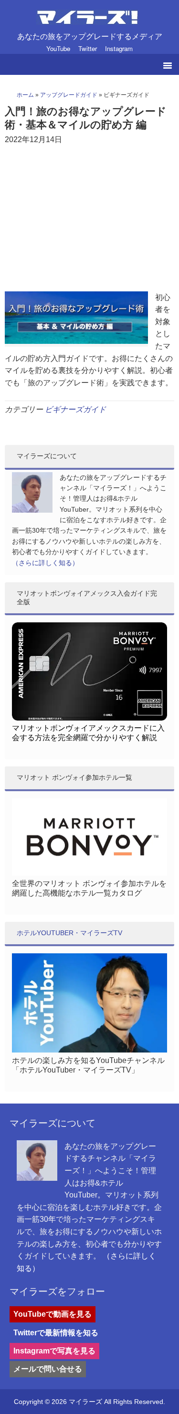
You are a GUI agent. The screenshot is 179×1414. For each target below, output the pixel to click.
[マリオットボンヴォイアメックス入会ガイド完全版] (89, 718)
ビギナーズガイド (75, 409)
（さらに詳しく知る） (45, 563)
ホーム (25, 95)
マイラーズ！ (89, 20)
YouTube (58, 48)
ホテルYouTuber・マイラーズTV (69, 933)
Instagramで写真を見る (54, 1351)
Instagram (119, 48)
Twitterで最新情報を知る (55, 1333)
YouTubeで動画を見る (52, 1314)
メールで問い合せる (47, 1369)
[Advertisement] (89, 220)
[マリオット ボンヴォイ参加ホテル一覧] (89, 873)
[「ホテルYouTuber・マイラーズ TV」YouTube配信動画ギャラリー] (89, 1050)
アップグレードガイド (68, 95)
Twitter (87, 48)
